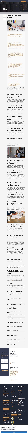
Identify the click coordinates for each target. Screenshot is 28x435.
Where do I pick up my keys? (12, 85)
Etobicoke (12, 373)
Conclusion (9, 57)
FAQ (19, 417)
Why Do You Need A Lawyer (21, 419)
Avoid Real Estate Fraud (21, 403)
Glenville (14, 375)
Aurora (15, 373)
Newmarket (14, 370)
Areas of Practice (21, 416)
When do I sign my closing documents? (14, 78)
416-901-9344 (14, 396)
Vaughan (14, 371)
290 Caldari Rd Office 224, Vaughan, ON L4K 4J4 (6, 422)
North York (16, 372)
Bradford (11, 375)
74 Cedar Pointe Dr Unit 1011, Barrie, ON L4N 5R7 (6, 414)
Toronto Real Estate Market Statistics (22, 399)
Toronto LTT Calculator (21, 394)
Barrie (11, 370)
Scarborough (12, 374)
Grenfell (11, 376)
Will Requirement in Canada (22, 412)
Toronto (11, 371)
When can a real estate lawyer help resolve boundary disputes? (16, 47)
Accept (14, 432)
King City (14, 376)
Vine (15, 374)
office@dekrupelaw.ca (14, 363)
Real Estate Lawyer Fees (22, 401)
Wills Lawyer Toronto (21, 410)
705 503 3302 (13, 404)
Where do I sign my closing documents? (14, 84)
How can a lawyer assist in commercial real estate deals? (15, 54)
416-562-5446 (13, 362)
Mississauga (12, 379)
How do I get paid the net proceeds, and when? (15, 64)
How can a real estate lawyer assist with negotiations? (15, 44)
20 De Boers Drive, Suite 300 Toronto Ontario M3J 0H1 (6, 396)
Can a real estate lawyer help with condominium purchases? (16, 53)
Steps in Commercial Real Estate (21, 405)
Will (12, 280)
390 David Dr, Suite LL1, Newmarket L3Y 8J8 (6, 405)
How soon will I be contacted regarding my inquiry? (15, 63)
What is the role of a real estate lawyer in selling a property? (16, 36)
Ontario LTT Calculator (21, 392)
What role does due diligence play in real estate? (14, 52)
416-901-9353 (14, 399)
